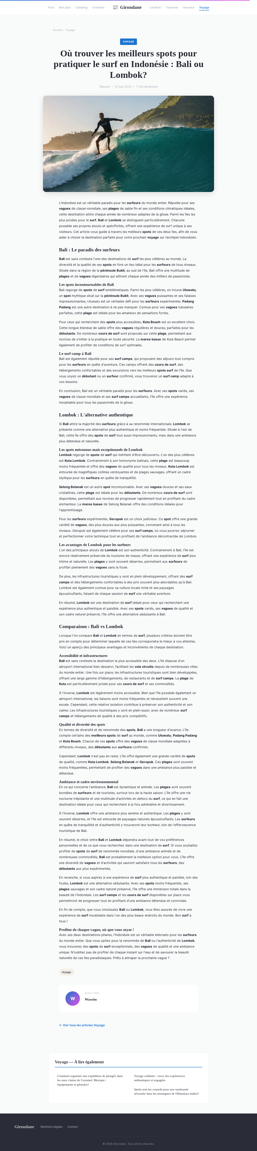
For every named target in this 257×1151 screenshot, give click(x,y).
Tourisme (172, 7)
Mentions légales (52, 1126)
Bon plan (65, 7)
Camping (81, 7)
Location (155, 7)
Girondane (127, 7)
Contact (72, 1126)
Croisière (98, 7)
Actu (51, 7)
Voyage (204, 7)
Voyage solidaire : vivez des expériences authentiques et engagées (159, 1078)
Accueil (57, 29)
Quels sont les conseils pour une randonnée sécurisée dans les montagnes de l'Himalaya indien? (166, 1091)
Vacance (188, 7)
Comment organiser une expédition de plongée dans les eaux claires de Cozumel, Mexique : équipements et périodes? (90, 1080)
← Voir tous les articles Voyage (82, 1025)
